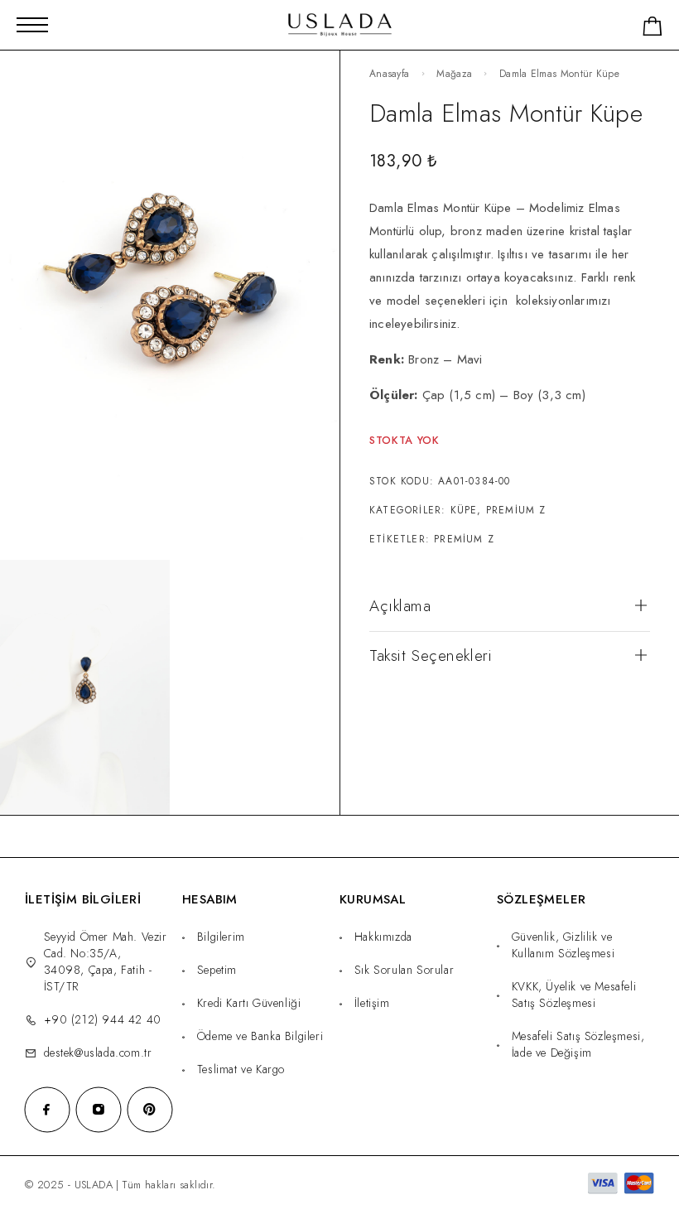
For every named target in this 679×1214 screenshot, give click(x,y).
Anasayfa (389, 73)
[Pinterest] (150, 1109)
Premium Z (516, 510)
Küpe (464, 510)
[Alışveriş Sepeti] (652, 29)
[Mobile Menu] (32, 25)
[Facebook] (47, 1109)
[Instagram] (98, 1109)
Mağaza (454, 73)
